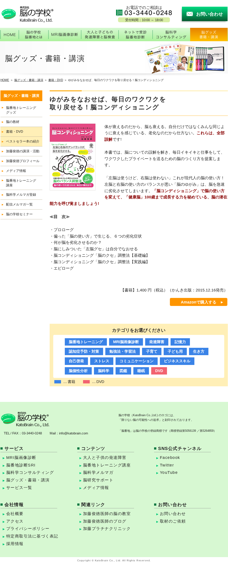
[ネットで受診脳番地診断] (135, 34)
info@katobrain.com (73, 433)
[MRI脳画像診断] (64, 34)
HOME (4, 80)
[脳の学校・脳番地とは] (33, 34)
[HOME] (9, 34)
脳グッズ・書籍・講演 (28, 80)
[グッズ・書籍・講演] (209, 34)
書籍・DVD (55, 80)
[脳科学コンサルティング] (171, 34)
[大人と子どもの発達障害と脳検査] (99, 34)
